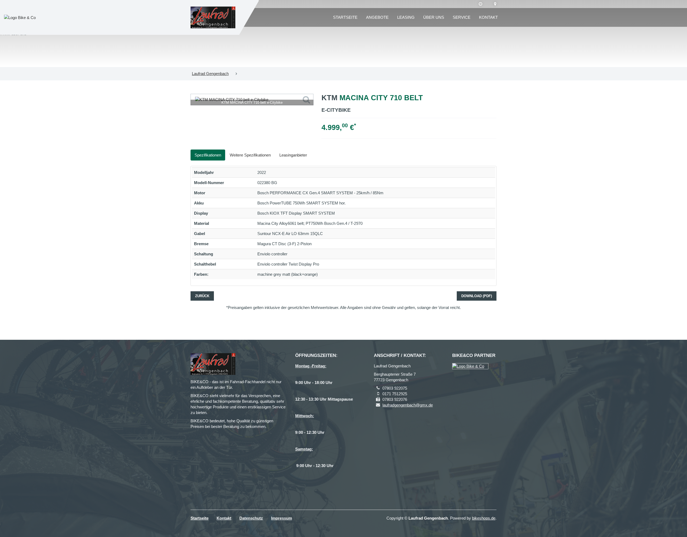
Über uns (433, 17)
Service (461, 17)
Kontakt (488, 17)
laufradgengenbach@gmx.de (407, 405)
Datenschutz (251, 518)
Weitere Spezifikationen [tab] (250, 155)
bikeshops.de (483, 518)
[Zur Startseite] (213, 17)
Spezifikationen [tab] (208, 155)
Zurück (202, 296)
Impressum (281, 518)
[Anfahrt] (495, 4)
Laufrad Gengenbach (210, 73)
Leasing (406, 17)
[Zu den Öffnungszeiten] (480, 4)
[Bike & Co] (470, 366)
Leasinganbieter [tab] (293, 155)
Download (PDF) (476, 296)
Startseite (345, 17)
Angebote (377, 17)
